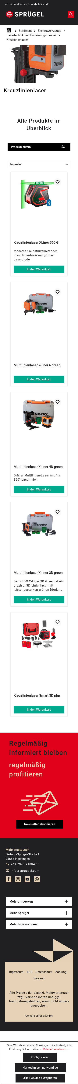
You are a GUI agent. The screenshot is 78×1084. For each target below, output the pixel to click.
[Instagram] (18, 880)
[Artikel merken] (57, 182)
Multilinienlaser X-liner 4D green (38, 467)
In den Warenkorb (39, 269)
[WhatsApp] (37, 880)
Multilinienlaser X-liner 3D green (38, 573)
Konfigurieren (40, 1057)
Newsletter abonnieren (39, 824)
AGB (29, 972)
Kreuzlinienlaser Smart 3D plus (37, 695)
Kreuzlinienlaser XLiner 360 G (36, 242)
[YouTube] (27, 880)
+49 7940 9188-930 (25, 864)
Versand (39, 978)
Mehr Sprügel (19, 913)
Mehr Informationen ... (56, 1049)
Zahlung (60, 972)
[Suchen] (71, 14)
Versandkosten (36, 997)
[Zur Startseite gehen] (25, 14)
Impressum (16, 972)
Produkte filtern (21, 147)
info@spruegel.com (25, 871)
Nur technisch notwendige (40, 1067)
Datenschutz (43, 972)
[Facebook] (8, 880)
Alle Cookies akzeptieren (40, 1078)
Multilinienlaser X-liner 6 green (37, 365)
